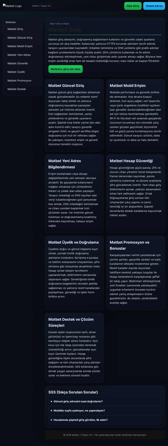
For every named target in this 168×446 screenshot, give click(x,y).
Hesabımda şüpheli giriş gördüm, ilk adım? (81, 419)
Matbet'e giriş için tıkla (65, 69)
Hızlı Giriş (133, 6)
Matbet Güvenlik (18, 63)
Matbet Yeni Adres (19, 54)
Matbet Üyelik (16, 71)
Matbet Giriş (15, 29)
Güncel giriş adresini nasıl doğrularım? (78, 401)
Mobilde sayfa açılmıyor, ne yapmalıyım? (79, 410)
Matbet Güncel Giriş (20, 37)
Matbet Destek (17, 89)
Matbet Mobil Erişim (20, 46)
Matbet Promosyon (19, 80)
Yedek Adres (154, 6)
